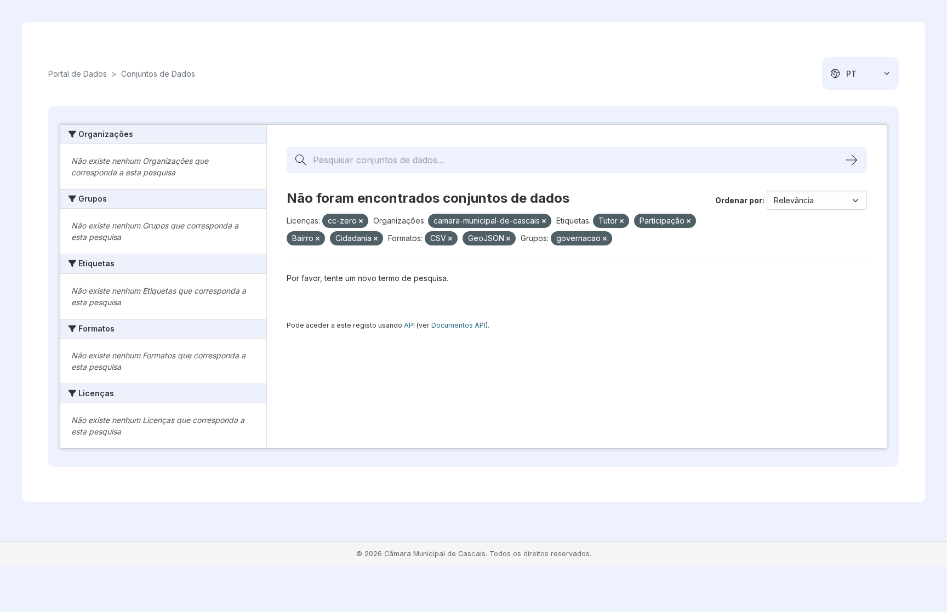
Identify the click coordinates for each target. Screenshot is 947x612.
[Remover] (361, 221)
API (409, 325)
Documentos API (458, 325)
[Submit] (852, 160)
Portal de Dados (77, 73)
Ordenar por (738, 200)
